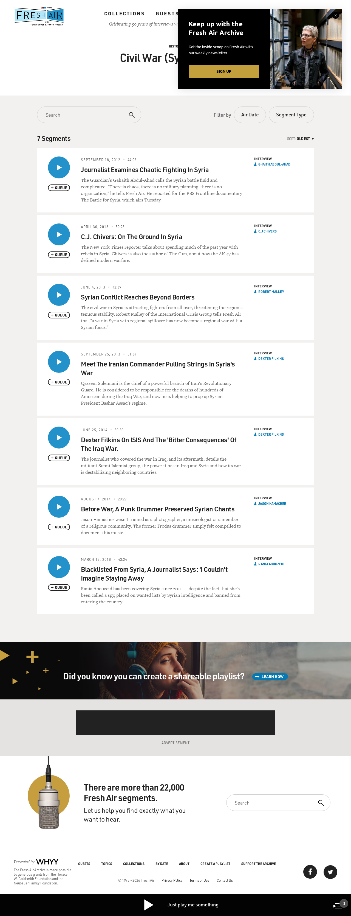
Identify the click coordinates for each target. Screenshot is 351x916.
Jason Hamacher (272, 503)
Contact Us (225, 880)
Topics (106, 863)
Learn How (273, 676)
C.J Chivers (267, 231)
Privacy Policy (172, 880)
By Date (161, 863)
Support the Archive (258, 863)
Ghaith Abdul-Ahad (274, 164)
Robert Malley (271, 291)
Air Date (250, 114)
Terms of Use (199, 880)
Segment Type (291, 114)
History (175, 46)
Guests (167, 13)
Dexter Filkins (271, 358)
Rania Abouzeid (271, 564)
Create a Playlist (215, 863)
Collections (124, 13)
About (184, 863)
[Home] (39, 16)
